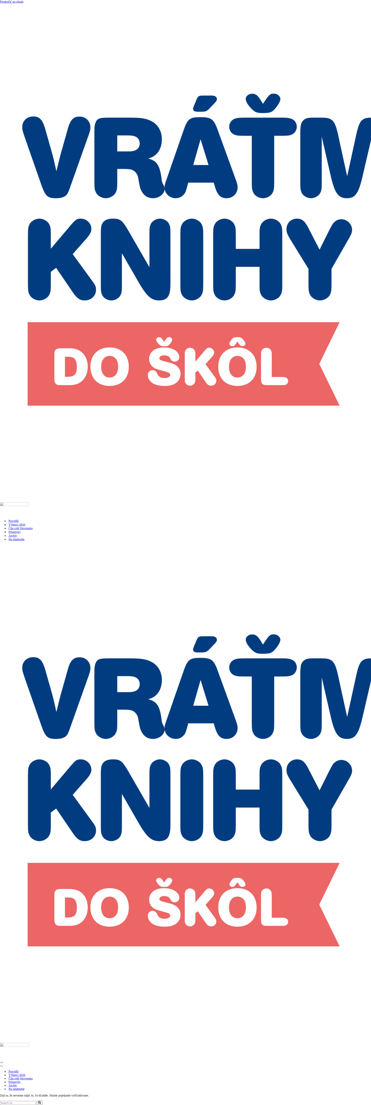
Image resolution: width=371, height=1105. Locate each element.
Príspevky (15, 532)
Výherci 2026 (17, 524)
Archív (13, 535)
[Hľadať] (40, 1102)
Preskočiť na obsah (11, 1)
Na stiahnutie (17, 539)
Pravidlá (14, 521)
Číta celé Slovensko (21, 528)
